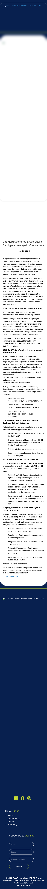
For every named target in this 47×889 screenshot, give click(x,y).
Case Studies (14, 818)
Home (10, 815)
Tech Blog (12, 824)
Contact (11, 821)
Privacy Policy (23, 885)
